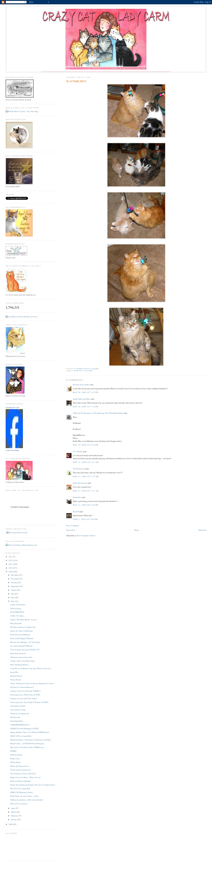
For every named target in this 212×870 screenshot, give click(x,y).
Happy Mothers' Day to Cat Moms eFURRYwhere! (29, 732)
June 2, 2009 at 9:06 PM (85, 519)
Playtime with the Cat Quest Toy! (23, 627)
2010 (11, 568)
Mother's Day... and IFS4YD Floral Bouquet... (27, 743)
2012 (11, 560)
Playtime (88, 370)
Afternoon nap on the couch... (21, 657)
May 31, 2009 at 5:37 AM (86, 476)
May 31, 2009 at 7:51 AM (86, 490)
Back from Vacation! (18, 653)
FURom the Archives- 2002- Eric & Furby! (26, 800)
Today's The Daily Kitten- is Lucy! (23, 619)
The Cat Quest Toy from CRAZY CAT (25, 649)
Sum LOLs (14, 672)
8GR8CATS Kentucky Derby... (22, 792)
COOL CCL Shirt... (17, 616)
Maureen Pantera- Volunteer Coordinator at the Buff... (31, 739)
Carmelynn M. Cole (12, 407)
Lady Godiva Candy (18, 709)
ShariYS (76, 511)
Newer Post (70, 530)
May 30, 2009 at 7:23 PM (86, 406)
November (15, 578)
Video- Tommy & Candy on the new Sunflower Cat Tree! (32, 683)
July (13, 593)
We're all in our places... (19, 803)
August (14, 590)
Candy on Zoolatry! (18, 604)
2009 (11, 571)
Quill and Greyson (80, 483)
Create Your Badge (12, 450)
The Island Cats (79, 468)
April (13, 808)
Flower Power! (15, 679)
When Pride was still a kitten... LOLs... (25, 796)
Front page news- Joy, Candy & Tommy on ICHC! (29, 702)
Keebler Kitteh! (16, 676)
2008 (11, 824)
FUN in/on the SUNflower (20, 634)
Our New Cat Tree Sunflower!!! (22, 687)
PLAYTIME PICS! (17, 612)
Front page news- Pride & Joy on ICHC (25, 694)
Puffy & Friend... (16, 754)
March (13, 812)
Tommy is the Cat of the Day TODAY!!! (25, 691)
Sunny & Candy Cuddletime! (21, 631)
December (15, 575)
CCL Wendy (77, 451)
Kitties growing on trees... (20, 766)
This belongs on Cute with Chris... (23, 773)
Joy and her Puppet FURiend (21, 646)
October (14, 582)
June (13, 597)
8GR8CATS (78, 370)
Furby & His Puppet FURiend (21, 638)
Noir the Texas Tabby (81, 384)
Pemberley (77, 497)
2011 (11, 564)
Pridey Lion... (15, 758)
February (14, 815)
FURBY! (13, 751)
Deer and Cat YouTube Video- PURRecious (27, 747)
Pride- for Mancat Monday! (20, 781)
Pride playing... (16, 608)
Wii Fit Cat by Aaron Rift (20, 788)
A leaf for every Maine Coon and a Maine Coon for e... (31, 668)
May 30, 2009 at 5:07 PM (86, 392)
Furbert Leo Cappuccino (19, 713)
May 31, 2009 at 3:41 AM (86, 462)
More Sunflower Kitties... (20, 664)
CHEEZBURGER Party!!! (20, 724)
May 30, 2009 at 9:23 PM (86, 445)
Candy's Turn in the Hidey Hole (22, 661)
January (14, 819)
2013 (11, 556)
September (15, 586)
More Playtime (16, 623)
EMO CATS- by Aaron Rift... (21, 736)
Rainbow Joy (15, 717)
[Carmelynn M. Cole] (14, 447)
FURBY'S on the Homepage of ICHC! (24, 728)
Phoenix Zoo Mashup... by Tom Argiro (25, 642)
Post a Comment (72, 525)
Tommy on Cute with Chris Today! (23, 698)
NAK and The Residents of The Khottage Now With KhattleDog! (98, 413)
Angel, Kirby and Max (81, 399)
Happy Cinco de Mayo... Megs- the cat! (25, 777)
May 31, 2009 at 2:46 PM (86, 505)
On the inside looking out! (20, 769)
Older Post (202, 530)
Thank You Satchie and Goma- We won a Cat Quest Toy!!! (32, 784)
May (13, 601)
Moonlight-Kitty (16, 721)
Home (136, 530)
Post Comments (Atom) (86, 535)
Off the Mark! (15, 762)
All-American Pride (17, 706)
